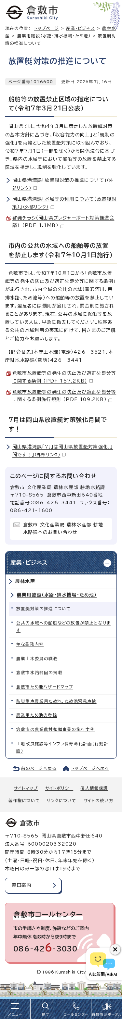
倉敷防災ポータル (107, 1014)
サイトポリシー (59, 788)
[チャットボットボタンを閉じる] (115, 949)
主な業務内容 (30, 644)
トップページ (46, 28)
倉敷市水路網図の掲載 (39, 673)
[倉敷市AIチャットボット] (102, 964)
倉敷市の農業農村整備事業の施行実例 (55, 729)
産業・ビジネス (80, 28)
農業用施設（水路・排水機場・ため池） (54, 36)
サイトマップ (26, 788)
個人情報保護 (94, 788)
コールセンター (76, 1014)
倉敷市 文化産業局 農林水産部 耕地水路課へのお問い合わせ (63, 528)
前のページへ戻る (39, 768)
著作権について (24, 801)
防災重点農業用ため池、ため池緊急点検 (56, 701)
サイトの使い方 (99, 801)
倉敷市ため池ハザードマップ (44, 687)
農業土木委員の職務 (37, 659)
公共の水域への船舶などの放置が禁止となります (63, 627)
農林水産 (25, 581)
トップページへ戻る (90, 768)
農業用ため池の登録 (36, 715)
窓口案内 (22, 885)
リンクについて (61, 801)
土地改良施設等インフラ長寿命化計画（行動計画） (62, 747)
